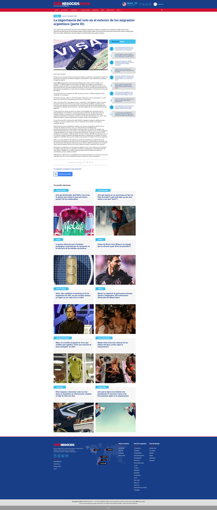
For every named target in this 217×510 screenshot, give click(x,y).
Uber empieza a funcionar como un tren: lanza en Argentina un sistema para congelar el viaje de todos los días (124, 107)
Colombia (152, 450)
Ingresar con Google (64, 174)
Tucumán (137, 490)
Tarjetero (95, 10)
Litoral (136, 468)
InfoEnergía (138, 453)
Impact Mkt (102, 387)
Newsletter (110, 10)
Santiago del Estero (140, 487)
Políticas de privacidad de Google (113, 503)
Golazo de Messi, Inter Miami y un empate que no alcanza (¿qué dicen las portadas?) (124, 70)
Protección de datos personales (126, 501)
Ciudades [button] (74, 10)
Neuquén (136, 473)
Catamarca (137, 448)
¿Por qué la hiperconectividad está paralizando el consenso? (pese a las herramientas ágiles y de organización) (124, 114)
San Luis (136, 482)
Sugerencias (57, 461)
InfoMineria (137, 458)
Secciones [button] (64, 10)
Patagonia (137, 475)
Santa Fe (136, 485)
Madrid (151, 453)
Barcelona (152, 448)
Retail (58, 239)
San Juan (137, 480)
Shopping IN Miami (62, 338)
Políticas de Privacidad (112, 501)
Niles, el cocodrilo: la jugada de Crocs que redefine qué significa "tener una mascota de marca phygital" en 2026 (124, 93)
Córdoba (136, 450)
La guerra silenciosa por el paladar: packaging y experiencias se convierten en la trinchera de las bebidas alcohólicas (124, 63)
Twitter (120, 450)
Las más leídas (85, 10)
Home (56, 10)
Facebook (121, 448)
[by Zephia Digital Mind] (108, 508)
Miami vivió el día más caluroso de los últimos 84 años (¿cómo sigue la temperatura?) (124, 100)
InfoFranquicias (139, 455)
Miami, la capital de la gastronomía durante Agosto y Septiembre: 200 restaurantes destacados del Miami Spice (123, 86)
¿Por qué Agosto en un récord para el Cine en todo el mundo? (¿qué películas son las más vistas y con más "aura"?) (124, 55)
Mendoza (137, 470)
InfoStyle (137, 460)
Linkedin (121, 453)
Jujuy (135, 465)
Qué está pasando (104, 338)
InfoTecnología (139, 463)
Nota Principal (61, 190)
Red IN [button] (119, 10)
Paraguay (152, 458)
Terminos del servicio (127, 503)
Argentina (59, 387)
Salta (135, 477)
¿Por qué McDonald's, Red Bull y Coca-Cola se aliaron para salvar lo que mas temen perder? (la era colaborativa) (124, 49)
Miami (57, 16)
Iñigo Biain (142, 501)
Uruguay (152, 460)
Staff (102, 10)
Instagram (121, 455)
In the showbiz (103, 190)
